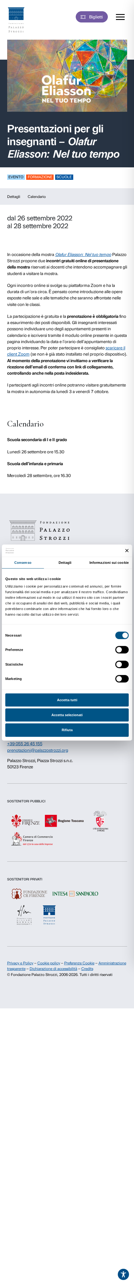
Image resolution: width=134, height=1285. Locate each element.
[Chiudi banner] (127, 551)
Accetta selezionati (67, 715)
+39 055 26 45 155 (24, 743)
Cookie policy (48, 963)
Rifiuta (67, 730)
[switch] (122, 649)
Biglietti (96, 16)
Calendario (37, 196)
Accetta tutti (67, 700)
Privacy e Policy (20, 963)
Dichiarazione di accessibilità (53, 969)
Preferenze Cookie (79, 963)
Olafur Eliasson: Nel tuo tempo (83, 254)
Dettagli (13, 196)
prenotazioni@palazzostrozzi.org (37, 750)
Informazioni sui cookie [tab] (109, 562)
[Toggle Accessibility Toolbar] (123, 1274)
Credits (87, 969)
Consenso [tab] (22, 562)
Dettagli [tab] (65, 562)
